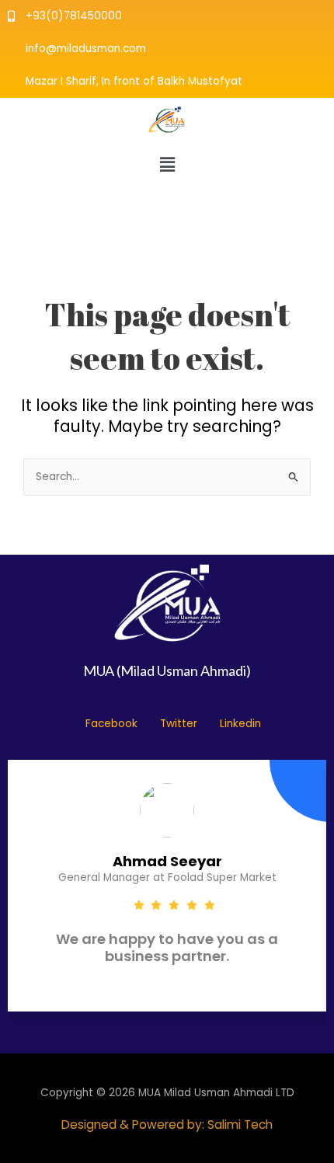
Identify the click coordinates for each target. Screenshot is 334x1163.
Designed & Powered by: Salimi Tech (167, 1124)
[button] (167, 164)
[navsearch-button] (23, 211)
